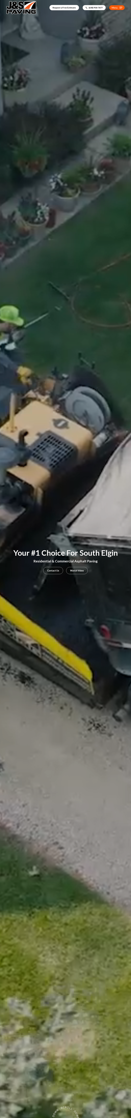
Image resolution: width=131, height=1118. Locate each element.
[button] (117, 7)
